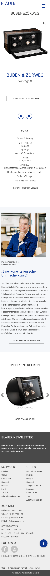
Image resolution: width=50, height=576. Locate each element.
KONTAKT (7, 506)
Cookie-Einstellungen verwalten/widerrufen (20, 568)
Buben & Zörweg (25, 75)
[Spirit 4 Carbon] (25, 391)
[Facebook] (4, 549)
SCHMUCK (8, 467)
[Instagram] (14, 549)
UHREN (31, 467)
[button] (44, 23)
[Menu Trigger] (44, 6)
